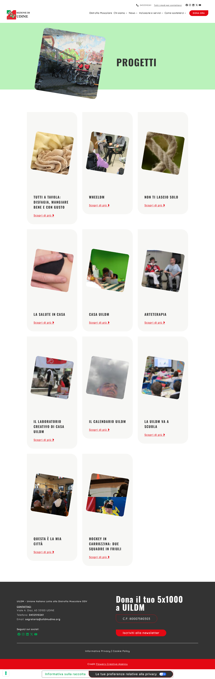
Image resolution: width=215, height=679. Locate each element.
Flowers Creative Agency (112, 664)
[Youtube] (200, 5)
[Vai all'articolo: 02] (107, 153)
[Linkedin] (193, 5)
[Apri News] (136, 13)
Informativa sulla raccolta (65, 674)
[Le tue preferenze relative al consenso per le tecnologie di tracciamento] (6, 673)
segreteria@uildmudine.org (42, 619)
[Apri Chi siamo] (126, 13)
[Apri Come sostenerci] (185, 13)
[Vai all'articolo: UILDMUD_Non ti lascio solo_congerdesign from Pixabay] (163, 153)
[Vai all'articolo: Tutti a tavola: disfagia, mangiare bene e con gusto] (52, 153)
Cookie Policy (121, 651)
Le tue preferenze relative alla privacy (126, 674)
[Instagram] (190, 5)
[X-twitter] (196, 5)
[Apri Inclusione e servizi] (162, 13)
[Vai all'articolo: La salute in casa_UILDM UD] (52, 270)
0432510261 (36, 614)
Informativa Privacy (98, 651)
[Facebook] (186, 5)
